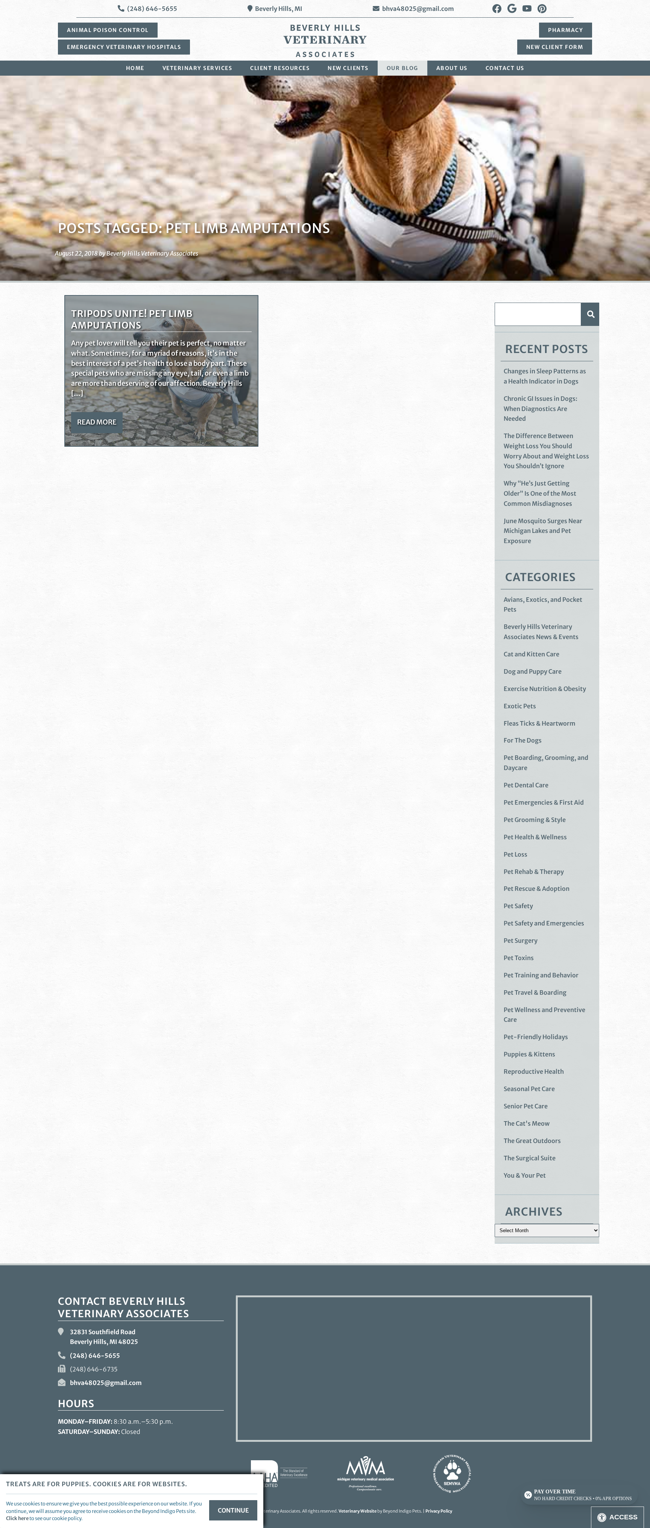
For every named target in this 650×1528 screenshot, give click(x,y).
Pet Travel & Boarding (535, 992)
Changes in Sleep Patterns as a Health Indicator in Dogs (545, 376)
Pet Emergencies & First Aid (544, 802)
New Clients (348, 68)
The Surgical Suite (530, 1158)
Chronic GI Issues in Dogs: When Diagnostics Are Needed (540, 408)
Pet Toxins (519, 958)
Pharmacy (565, 30)
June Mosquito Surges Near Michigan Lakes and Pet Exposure (543, 531)
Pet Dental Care (526, 785)
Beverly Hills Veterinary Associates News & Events (541, 632)
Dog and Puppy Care (533, 671)
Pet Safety (518, 906)
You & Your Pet (525, 1175)
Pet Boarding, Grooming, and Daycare (546, 763)
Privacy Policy (438, 1511)
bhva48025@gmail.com (418, 8)
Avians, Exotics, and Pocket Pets (543, 604)
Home (135, 68)
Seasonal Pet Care (529, 1089)
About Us (452, 68)
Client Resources (280, 68)
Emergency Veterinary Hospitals (124, 47)
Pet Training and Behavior (541, 975)
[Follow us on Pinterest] (542, 8)
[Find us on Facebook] (496, 8)
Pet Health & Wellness (535, 837)
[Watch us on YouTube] (527, 8)
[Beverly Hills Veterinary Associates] (325, 40)
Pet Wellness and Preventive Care (544, 1015)
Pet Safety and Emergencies (544, 923)
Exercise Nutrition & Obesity (545, 688)
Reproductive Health (534, 1071)
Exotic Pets (520, 706)
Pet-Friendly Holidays (536, 1037)
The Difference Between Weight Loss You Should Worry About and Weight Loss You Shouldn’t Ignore (546, 451)
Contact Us (505, 68)
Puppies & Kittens (529, 1054)
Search (590, 314)
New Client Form (554, 47)
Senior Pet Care (526, 1106)
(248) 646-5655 (152, 8)
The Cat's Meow (527, 1123)
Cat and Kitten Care (531, 654)
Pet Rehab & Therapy (534, 871)
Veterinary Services (197, 68)
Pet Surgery (521, 940)
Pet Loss (515, 854)
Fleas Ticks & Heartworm (540, 723)
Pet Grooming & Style (535, 819)
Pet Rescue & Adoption (537, 888)
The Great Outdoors (532, 1140)
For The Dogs (523, 740)
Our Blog (402, 68)
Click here (17, 1518)
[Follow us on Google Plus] (511, 8)
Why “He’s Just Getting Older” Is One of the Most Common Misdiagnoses (540, 493)
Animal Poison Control (108, 30)
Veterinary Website (358, 1511)
